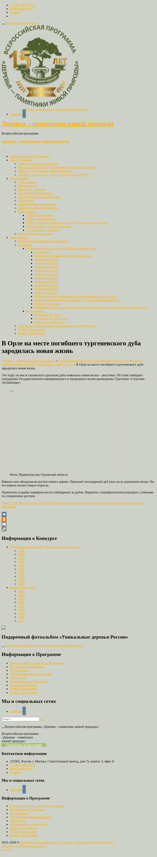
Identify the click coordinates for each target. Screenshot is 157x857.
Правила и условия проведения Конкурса (63, 256)
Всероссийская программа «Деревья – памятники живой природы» (67, 842)
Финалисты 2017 (46, 292)
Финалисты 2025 (46, 263)
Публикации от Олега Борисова (48, 226)
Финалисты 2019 (46, 285)
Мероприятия (27, 186)
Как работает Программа (35, 193)
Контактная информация (35, 233)
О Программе (19, 178)
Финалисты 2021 (46, 278)
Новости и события (31, 189)
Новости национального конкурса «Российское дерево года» (76, 300)
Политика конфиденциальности (24, 846)
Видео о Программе (32, 333)
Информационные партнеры (38, 208)
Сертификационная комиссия (38, 197)
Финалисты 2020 (46, 281)
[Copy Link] (78, 529)
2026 (21, 550)
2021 (21, 569)
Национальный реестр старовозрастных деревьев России (58, 167)
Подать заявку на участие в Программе (37, 663)
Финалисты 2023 (46, 270)
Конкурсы (25, 244)
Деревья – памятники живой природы (58, 123)
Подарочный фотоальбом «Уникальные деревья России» (57, 326)
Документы (26, 200)
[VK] (78, 514)
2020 (21, 572)
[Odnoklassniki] (78, 519)
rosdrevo (15, 12)
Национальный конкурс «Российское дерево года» (61, 248)
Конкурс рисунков (47, 303)
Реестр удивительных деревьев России (45, 171)
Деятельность (19, 237)
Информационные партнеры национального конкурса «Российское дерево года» (90, 307)
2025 (21, 554)
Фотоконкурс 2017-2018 (51, 318)
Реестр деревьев (21, 160)
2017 (21, 584)
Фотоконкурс (35, 311)
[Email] (78, 524)
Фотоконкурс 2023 (47, 315)
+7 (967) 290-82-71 (22, 5)
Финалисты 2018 (46, 289)
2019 (21, 576)
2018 (21, 580)
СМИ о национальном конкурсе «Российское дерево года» (67, 222)
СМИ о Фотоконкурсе (41, 219)
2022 (21, 565)
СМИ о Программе (39, 215)
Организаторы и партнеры (36, 204)
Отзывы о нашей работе (70, 109)
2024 (21, 558)
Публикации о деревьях (42, 230)
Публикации (27, 211)
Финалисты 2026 (46, 259)
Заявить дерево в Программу (30, 156)
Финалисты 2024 (46, 267)
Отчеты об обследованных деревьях (43, 241)
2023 (21, 561)
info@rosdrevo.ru (21, 8)
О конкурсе (42, 252)
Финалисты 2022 (46, 274)
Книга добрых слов (39, 109)
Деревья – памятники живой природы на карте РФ (53, 174)
